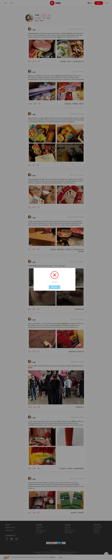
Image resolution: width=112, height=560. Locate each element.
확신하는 (54, 287)
